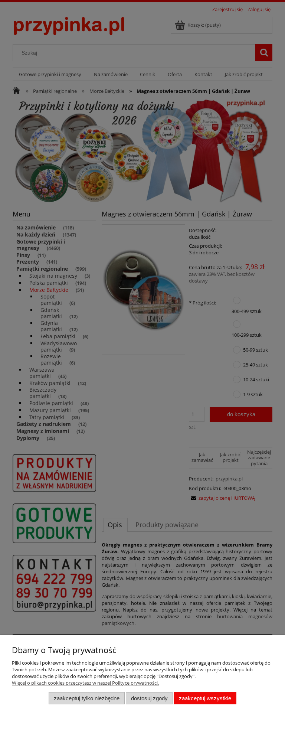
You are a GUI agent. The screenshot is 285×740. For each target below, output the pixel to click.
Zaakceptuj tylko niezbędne (86, 698)
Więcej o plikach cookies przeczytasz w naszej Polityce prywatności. (85, 682)
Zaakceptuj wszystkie (205, 698)
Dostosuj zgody (149, 698)
